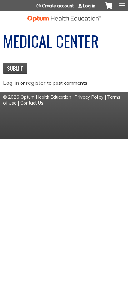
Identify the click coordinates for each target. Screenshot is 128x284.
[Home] (64, 16)
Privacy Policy (89, 97)
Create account (58, 6)
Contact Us (31, 103)
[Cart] (108, 9)
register (36, 82)
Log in (89, 6)
